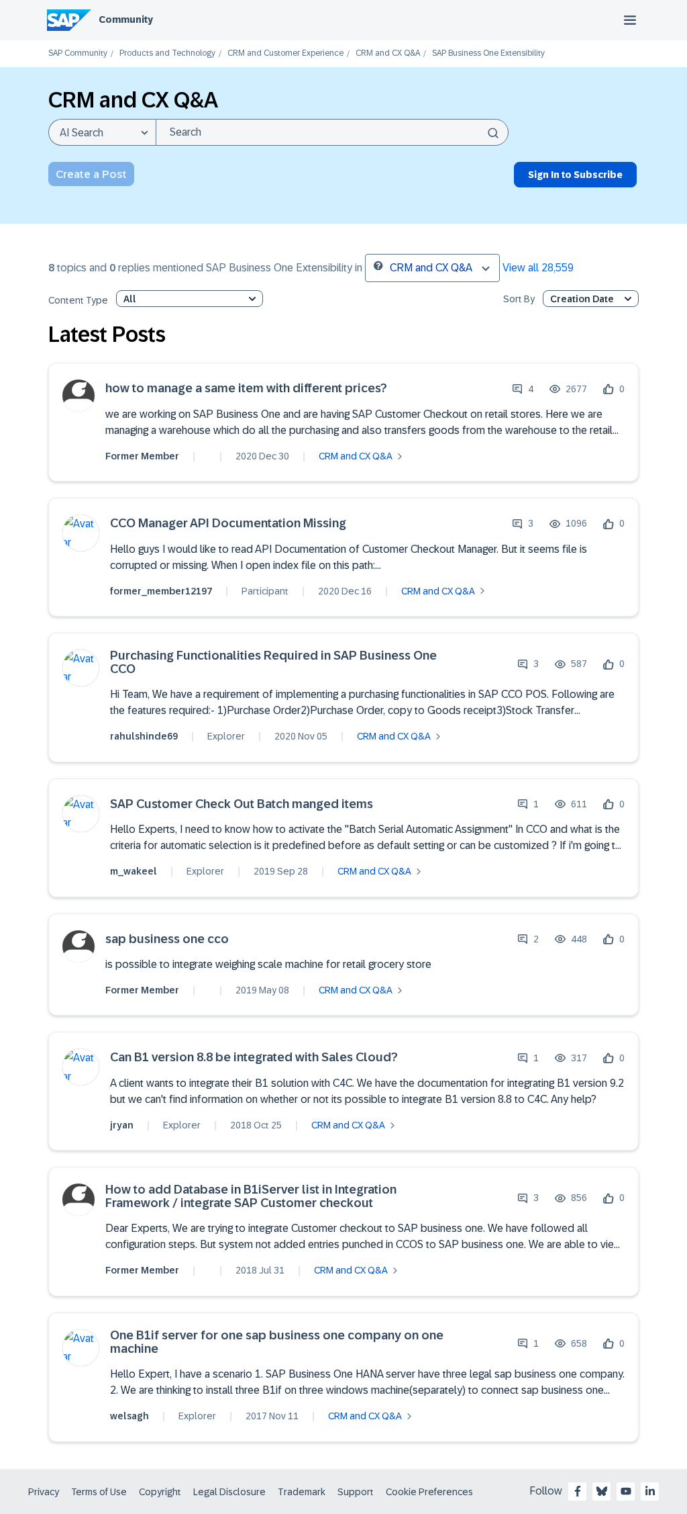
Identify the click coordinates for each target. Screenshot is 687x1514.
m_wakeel (133, 871)
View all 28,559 (538, 267)
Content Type (78, 301)
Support (355, 1491)
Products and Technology (167, 53)
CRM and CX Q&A (388, 53)
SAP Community (77, 53)
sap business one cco (167, 939)
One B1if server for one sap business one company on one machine (276, 1342)
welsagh (129, 1416)
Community (126, 19)
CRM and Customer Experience (285, 53)
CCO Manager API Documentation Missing (228, 523)
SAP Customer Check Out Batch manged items (241, 804)
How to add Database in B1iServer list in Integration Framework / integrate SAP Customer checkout (251, 1197)
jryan (122, 1125)
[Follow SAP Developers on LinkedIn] (650, 1491)
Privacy (43, 1491)
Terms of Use (99, 1491)
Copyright (160, 1491)
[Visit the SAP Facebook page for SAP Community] (577, 1491)
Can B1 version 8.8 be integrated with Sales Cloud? (254, 1057)
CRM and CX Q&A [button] (431, 267)
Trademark (301, 1491)
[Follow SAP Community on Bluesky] (601, 1491)
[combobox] (332, 132)
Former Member (142, 456)
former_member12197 (161, 591)
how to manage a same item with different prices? (246, 388)
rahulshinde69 (144, 736)
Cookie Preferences (429, 1491)
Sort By (519, 299)
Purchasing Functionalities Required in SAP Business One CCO (273, 663)
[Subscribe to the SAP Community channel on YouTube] (626, 1491)
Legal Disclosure (229, 1491)
